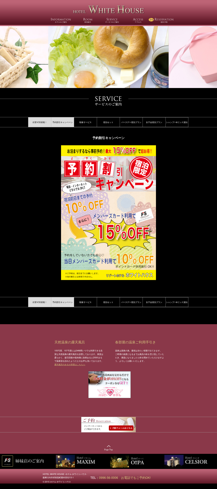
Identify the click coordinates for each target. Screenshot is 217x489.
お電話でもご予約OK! (136, 477)
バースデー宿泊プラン (131, 122)
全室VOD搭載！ (39, 122)
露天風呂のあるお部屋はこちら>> (69, 364)
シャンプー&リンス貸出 (177, 122)
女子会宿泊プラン (154, 122)
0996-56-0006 (110, 477)
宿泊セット (108, 122)
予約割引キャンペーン (62, 122)
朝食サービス (85, 122)
